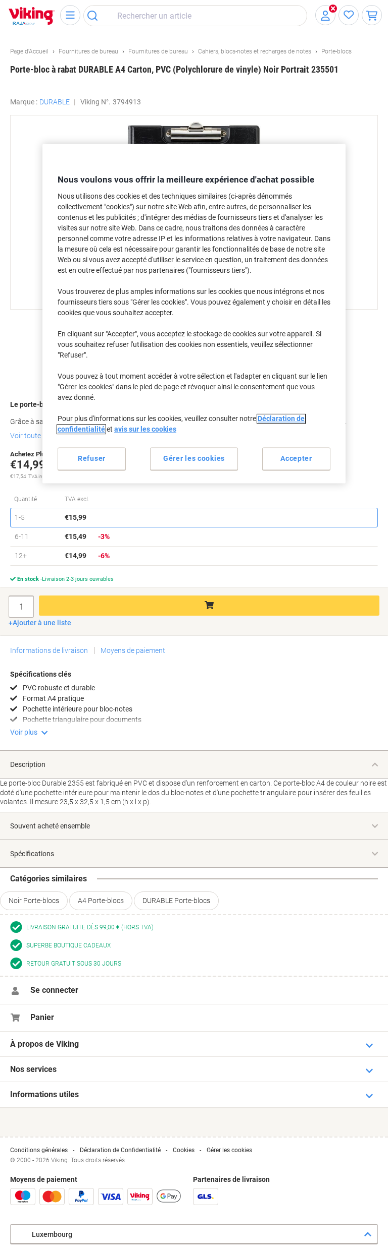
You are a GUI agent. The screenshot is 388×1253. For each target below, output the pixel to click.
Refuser (92, 458)
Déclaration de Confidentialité (120, 1150)
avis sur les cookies (145, 429)
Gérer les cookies (229, 1150)
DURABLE (54, 102)
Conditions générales (39, 1150)
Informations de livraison (49, 650)
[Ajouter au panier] (209, 605)
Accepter (296, 458)
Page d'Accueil (29, 51)
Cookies (184, 1150)
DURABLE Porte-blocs (176, 901)
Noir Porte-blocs (34, 901)
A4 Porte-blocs (101, 901)
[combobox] (195, 15)
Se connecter (54, 990)
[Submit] (96, 16)
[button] (361, 128)
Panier (42, 1017)
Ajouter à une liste (42, 622)
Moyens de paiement (133, 650)
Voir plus (23, 732)
